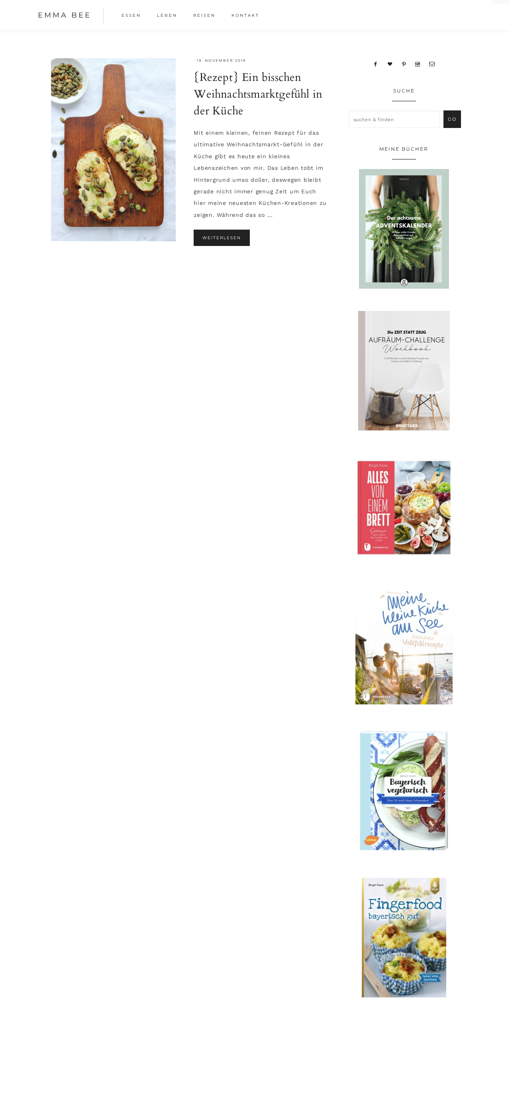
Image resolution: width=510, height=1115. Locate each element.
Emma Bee (64, 15)
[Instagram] (418, 64)
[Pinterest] (404, 64)
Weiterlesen (221, 237)
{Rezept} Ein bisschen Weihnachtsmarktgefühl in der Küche (258, 94)
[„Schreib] (432, 64)
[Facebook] (376, 64)
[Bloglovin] (390, 64)
